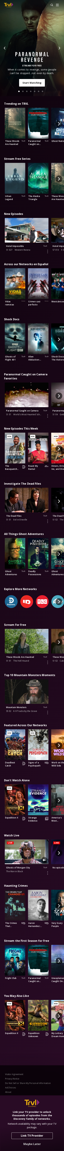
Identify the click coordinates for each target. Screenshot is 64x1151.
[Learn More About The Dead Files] (47, 521)
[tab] (19, 91)
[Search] (50, 5)
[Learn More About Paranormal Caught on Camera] (47, 416)
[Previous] (4, 48)
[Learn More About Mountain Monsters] (47, 712)
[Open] (57, 5)
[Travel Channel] (8, 5)
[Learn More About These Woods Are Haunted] (47, 662)
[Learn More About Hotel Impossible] (47, 251)
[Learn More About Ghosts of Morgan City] (47, 873)
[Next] (59, 48)
